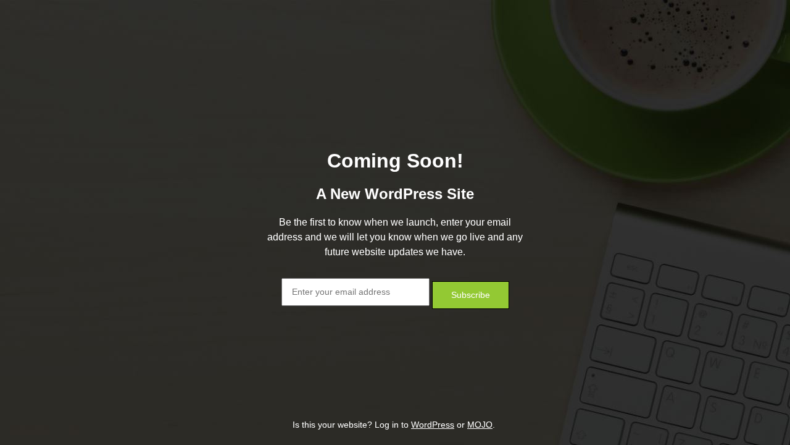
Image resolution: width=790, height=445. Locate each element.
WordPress (432, 425)
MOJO (480, 425)
